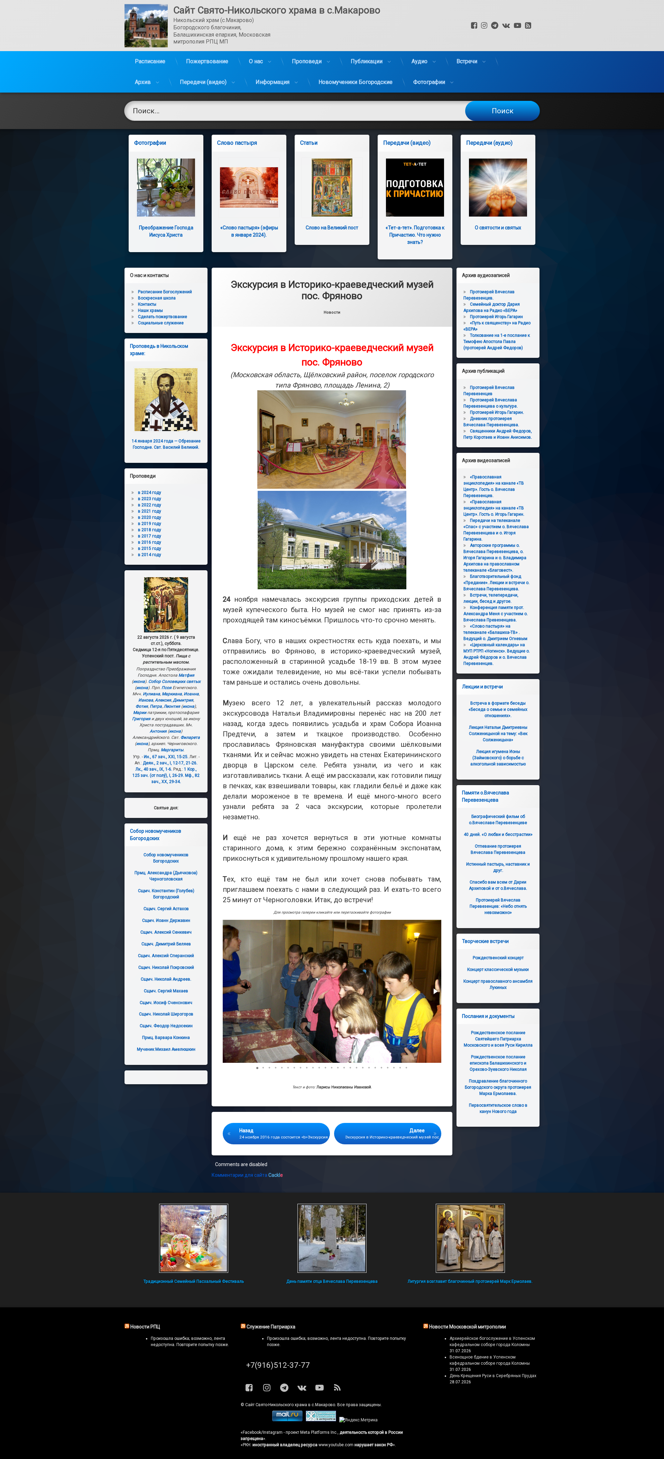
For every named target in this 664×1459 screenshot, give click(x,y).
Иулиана (151, 694)
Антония (158, 731)
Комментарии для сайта (247, 1175)
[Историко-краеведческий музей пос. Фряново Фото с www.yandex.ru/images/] (331, 487)
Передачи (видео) (203, 82)
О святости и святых (498, 227)
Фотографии (429, 82)
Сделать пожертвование (162, 316)
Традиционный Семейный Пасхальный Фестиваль (194, 1281)
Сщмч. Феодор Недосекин (166, 1025)
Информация (272, 82)
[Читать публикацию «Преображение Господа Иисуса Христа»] (166, 187)
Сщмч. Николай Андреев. (166, 979)
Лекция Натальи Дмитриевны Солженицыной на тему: (498, 733)
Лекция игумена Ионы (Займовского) (498, 757)
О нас (256, 61)
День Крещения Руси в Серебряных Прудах (493, 1375)
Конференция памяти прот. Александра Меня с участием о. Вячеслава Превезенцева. (495, 613)
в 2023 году (149, 498)
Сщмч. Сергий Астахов (166, 908)
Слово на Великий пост (332, 227)
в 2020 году (149, 517)
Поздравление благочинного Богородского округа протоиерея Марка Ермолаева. (498, 1087)
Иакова (145, 700)
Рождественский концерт (498, 957)
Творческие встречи (485, 941)
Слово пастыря (237, 143)
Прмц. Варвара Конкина (166, 1037)
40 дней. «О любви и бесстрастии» (498, 834)
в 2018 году (149, 529)
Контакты (147, 304)
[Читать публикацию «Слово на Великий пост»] (332, 187)
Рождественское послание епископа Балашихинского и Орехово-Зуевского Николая (498, 1063)
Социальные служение (161, 323)
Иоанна (191, 694)
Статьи (308, 143)
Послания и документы (488, 1016)
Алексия (163, 700)
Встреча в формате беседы (498, 709)
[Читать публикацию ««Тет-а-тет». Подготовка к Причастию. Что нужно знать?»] (415, 187)
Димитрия (183, 700)
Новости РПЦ (145, 1326)
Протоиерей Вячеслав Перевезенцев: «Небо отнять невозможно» (498, 906)
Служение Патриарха (271, 1326)
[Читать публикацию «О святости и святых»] (498, 187)
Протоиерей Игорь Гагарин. (497, 412)
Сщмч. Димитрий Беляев (166, 944)
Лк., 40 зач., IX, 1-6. (154, 769)
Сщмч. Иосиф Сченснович (166, 1002)
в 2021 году (149, 511)
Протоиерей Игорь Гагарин (496, 316)
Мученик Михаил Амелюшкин (166, 1049)
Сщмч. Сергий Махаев (166, 991)
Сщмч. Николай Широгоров (166, 1014)
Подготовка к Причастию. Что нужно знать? (415, 235)
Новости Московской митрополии (467, 1326)
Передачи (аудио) (489, 143)
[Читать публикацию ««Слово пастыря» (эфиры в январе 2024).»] (249, 187)
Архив (143, 82)
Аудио (419, 61)
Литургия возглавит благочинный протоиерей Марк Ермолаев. (470, 1281)
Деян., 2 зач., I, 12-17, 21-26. (170, 763)
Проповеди (307, 61)
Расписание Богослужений (165, 291)
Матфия (186, 675)
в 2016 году (149, 542)
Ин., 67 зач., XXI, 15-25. (166, 756)
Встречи (466, 61)
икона (139, 681)
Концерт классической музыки (498, 969)
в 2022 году (149, 505)
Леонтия (172, 706)
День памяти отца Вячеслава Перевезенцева (332, 1281)
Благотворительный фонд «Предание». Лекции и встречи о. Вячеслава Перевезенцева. (496, 582)
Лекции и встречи (482, 686)
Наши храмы (150, 310)
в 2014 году (149, 554)
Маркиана (172, 694)
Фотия (142, 706)
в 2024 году (149, 492)
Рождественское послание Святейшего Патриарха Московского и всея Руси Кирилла (498, 1039)
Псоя (167, 687)
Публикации (366, 61)
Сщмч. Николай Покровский (166, 967)
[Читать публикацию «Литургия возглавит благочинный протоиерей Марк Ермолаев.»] (470, 1238)
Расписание (150, 61)
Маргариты (172, 749)
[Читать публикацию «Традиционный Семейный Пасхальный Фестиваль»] (194, 1238)
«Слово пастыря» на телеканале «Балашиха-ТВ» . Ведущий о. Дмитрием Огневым (495, 632)
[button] (435, 991)
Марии (139, 712)
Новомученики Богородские (356, 82)
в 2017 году (149, 536)
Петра (156, 706)
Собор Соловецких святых (174, 681)
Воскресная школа (157, 298)
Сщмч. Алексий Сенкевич (166, 932)
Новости (332, 312)
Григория (141, 718)
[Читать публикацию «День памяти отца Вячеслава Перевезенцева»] (332, 1238)
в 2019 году (149, 523)
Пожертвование (207, 61)
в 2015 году (149, 548)
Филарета (190, 737)
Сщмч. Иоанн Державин (166, 920)
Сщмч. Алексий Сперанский (166, 955)
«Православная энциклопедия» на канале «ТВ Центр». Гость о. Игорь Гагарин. (493, 508)
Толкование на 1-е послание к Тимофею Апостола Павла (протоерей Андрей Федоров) (496, 341)
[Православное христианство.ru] (321, 1420)
